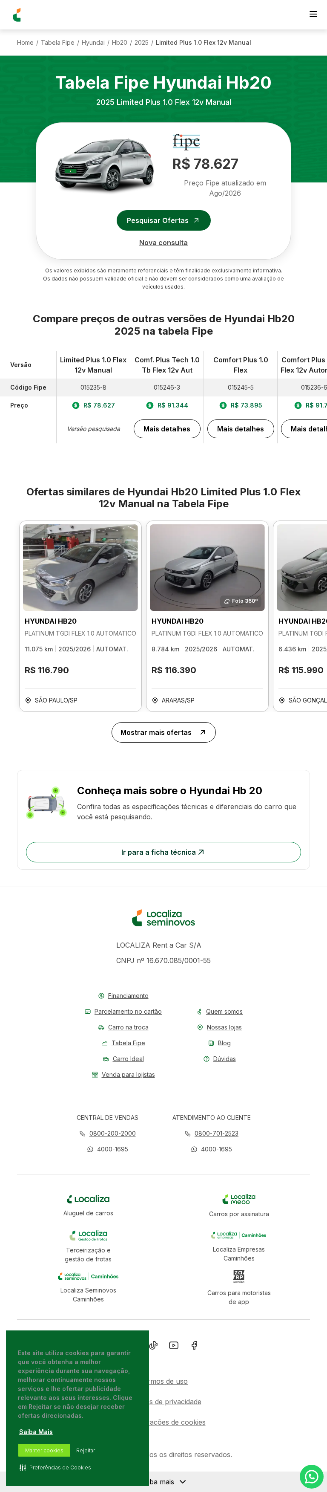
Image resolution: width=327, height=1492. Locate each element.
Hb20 (119, 42)
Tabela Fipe (58, 42)
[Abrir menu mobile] (313, 15)
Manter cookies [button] (44, 1450)
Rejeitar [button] (85, 1450)
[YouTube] (174, 1347)
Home (25, 42)
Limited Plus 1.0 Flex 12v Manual (203, 42)
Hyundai (93, 42)
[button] (107, 1149)
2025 (142, 42)
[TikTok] (153, 1347)
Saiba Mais (36, 1431)
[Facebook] (194, 1347)
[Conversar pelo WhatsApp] (312, 1477)
